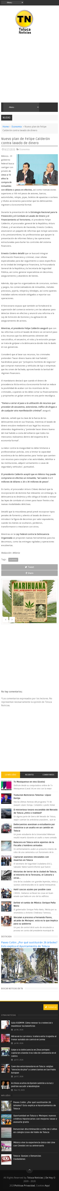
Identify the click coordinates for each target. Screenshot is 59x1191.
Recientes (29, 775)
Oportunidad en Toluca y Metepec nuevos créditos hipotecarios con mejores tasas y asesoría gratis (35, 1118)
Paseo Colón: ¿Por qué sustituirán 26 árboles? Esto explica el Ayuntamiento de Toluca (34, 1105)
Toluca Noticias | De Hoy (40, 1177)
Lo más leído (10, 775)
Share (30, 573)
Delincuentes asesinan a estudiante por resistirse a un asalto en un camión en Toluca (34, 827)
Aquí (47, 1185)
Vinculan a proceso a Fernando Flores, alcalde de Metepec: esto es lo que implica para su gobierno (36, 920)
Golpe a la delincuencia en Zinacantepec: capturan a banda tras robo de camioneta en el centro (33, 1053)
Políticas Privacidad (25, 1185)
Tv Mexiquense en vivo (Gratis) (29, 782)
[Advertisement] (29, 68)
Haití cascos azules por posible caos (32, 889)
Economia (17, 126)
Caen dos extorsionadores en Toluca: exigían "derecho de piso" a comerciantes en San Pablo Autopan (33, 1069)
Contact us (51, 1007)
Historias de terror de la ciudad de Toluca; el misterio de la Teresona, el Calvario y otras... (35, 874)
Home (6, 126)
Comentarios (48, 775)
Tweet (31, 567)
